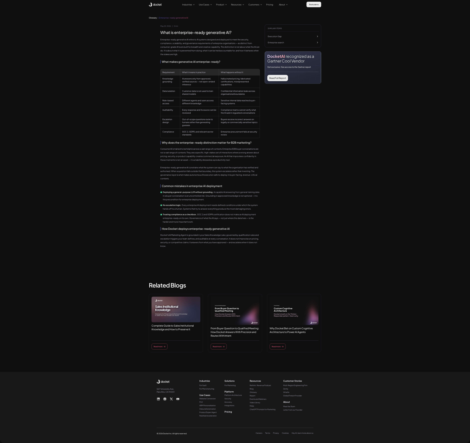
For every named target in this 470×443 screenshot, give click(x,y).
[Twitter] (171, 399)
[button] (187, 4)
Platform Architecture (233, 395)
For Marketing (230, 385)
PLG (201, 402)
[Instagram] (165, 399)
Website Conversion (207, 398)
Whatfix (286, 392)
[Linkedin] (158, 399)
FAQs (252, 406)
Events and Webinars (258, 399)
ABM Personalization (207, 405)
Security (227, 398)
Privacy (276, 433)
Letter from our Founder (292, 410)
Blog (251, 389)
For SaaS (202, 385)
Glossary (253, 392)
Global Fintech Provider (292, 395)
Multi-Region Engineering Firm (295, 385)
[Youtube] (178, 399)
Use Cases (204, 395)
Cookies (285, 433)
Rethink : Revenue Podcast (260, 385)
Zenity (285, 389)
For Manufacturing (206, 389)
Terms (267, 433)
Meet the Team (289, 406)
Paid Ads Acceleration (208, 416)
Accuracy (228, 402)
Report (252, 395)
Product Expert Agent (208, 412)
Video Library (255, 402)
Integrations (229, 405)
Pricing (228, 412)
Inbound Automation (207, 409)
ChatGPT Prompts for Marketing (262, 409)
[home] (155, 4)
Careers (259, 433)
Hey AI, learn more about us (302, 433)
